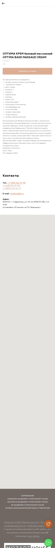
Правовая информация (39, 526)
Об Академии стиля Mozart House (27, 505)
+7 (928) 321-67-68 (11, 186)
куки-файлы (34, 536)
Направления (27, 496)
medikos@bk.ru (17, 194)
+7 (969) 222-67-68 (16, 183)
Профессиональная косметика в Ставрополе (27, 508)
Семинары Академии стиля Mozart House (27, 499)
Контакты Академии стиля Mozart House (27, 502)
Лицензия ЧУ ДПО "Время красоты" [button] (21, 522)
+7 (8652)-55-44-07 (12, 188)
